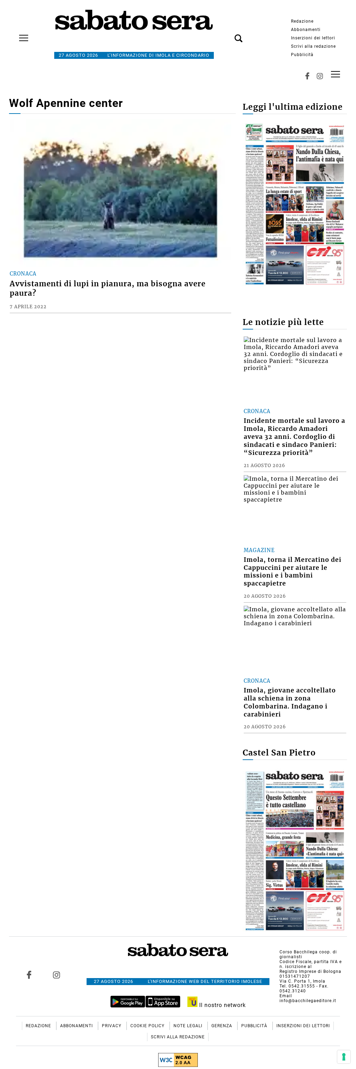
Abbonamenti (306, 29)
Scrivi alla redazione (313, 46)
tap (335, 74)
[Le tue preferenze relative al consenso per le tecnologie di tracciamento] (343, 1056)
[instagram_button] (320, 76)
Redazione (302, 21)
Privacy (112, 1025)
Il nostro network (221, 1005)
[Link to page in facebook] (29, 975)
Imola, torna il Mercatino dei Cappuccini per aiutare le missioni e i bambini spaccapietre (292, 572)
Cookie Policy (148, 1025)
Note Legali (188, 1025)
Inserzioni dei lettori (313, 38)
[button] (228, 34)
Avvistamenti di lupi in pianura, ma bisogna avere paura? (107, 288)
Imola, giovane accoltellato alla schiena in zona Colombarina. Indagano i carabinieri (290, 702)
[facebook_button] (307, 76)
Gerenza (222, 1025)
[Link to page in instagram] (56, 975)
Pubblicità (302, 54)
